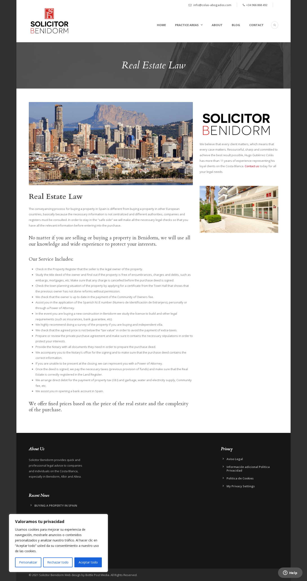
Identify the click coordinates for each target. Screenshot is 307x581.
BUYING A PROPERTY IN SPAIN (55, 505)
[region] (58, 543)
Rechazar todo (58, 562)
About (217, 25)
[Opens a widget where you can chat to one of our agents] (290, 573)
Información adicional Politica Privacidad (248, 468)
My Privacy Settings (241, 486)
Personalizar (28, 562)
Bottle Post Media (97, 575)
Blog (236, 25)
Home (161, 25)
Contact (256, 25)
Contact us (252, 166)
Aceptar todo (88, 562)
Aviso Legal (235, 459)
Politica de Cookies (240, 478)
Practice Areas (187, 25)
